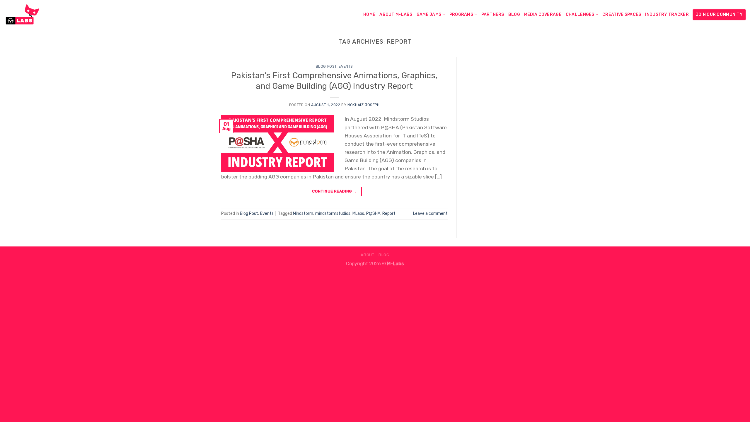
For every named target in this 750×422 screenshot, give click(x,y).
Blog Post (326, 66)
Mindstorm (303, 213)
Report (389, 213)
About (367, 254)
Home (369, 14)
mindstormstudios (332, 213)
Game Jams (429, 14)
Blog (514, 14)
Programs (461, 14)
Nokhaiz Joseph (363, 105)
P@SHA (373, 213)
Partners (492, 14)
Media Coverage (543, 14)
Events (346, 66)
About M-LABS (395, 14)
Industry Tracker (667, 14)
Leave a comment (430, 213)
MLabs (358, 213)
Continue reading (334, 191)
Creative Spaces (621, 14)
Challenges (580, 14)
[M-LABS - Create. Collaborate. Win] (33, 14)
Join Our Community (719, 14)
